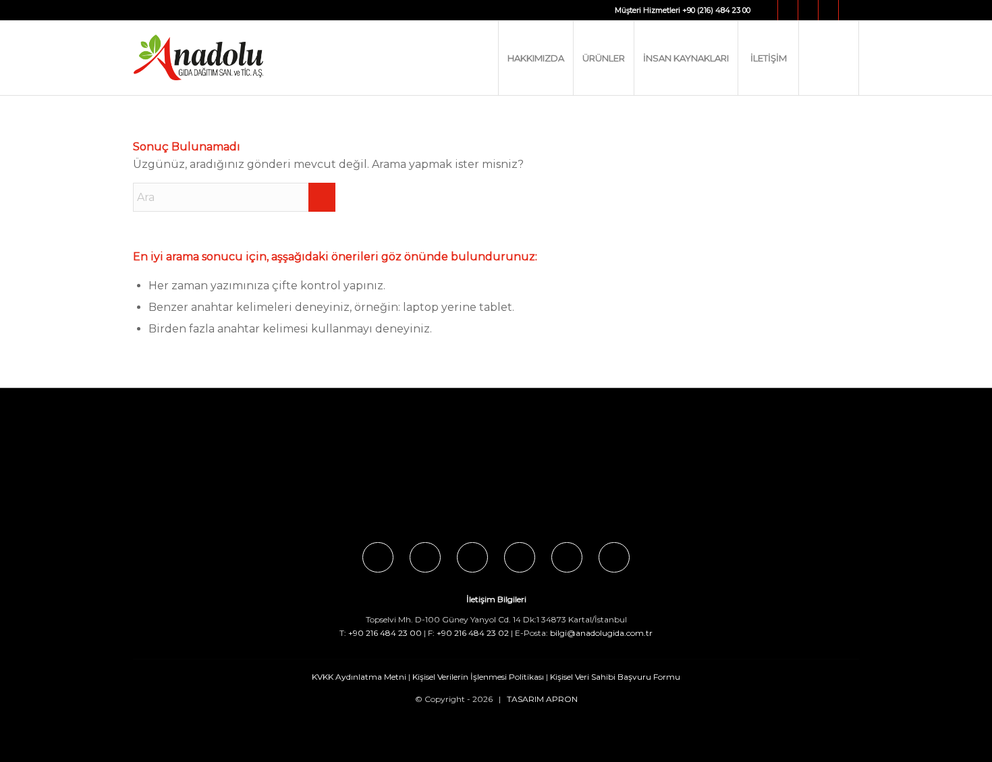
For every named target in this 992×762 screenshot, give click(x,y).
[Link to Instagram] (788, 10)
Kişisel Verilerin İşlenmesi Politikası (478, 677)
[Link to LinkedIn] (849, 10)
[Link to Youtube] (828, 10)
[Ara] (828, 58)
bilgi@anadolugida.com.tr (601, 633)
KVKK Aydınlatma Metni (359, 677)
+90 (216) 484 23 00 (716, 10)
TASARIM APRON (542, 699)
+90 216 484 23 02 (473, 633)
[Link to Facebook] (767, 10)
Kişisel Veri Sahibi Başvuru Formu (615, 677)
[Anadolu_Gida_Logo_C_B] (226, 58)
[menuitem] (535, 58)
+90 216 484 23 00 (385, 633)
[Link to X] (808, 10)
